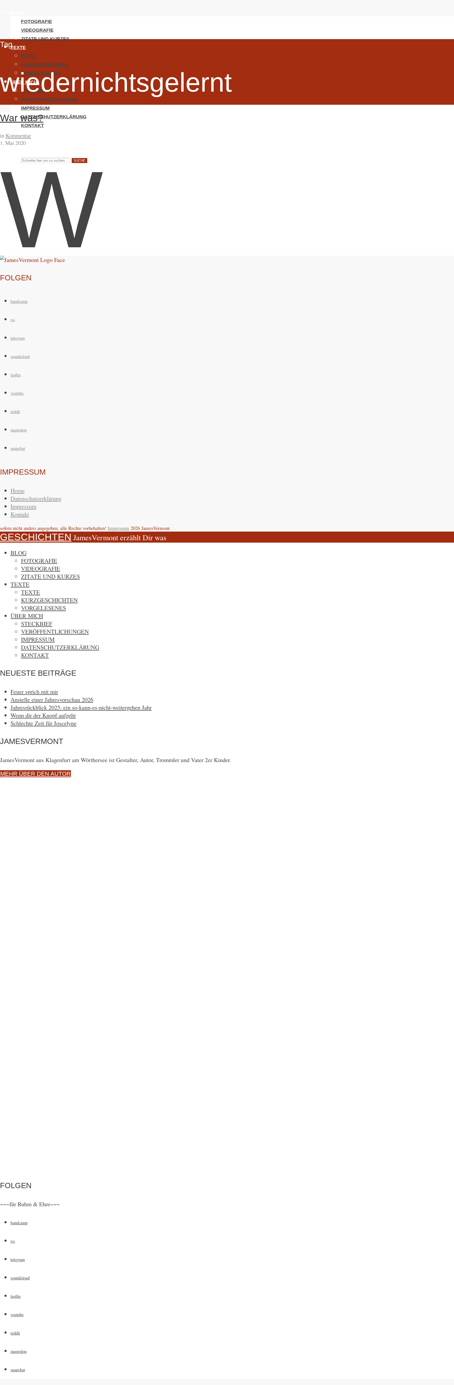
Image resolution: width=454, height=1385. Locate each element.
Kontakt (32, 125)
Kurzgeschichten (45, 64)
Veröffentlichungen (49, 99)
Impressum (35, 108)
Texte (18, 47)
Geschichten (35, 142)
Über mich (27, 616)
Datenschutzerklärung (53, 116)
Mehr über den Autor (35, 773)
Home (18, 490)
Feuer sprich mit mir (34, 691)
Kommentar (18, 135)
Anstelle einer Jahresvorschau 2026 (52, 699)
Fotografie (36, 21)
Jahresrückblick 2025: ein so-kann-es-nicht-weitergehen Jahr (81, 707)
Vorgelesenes (43, 608)
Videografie (37, 30)
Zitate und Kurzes (45, 38)
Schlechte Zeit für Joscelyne (43, 723)
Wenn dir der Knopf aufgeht (43, 715)
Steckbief (36, 623)
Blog (17, 12)
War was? (21, 118)
